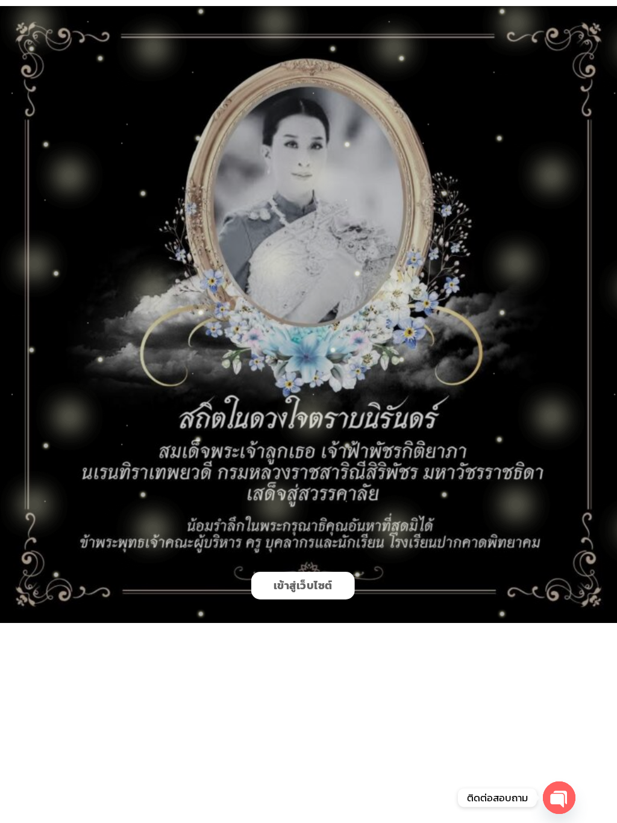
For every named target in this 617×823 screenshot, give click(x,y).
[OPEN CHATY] (559, 797)
